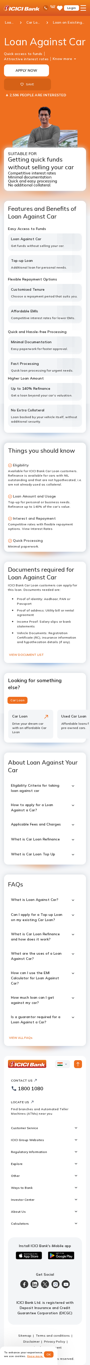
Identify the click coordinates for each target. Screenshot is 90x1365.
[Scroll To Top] (78, 1064)
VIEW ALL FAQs (20, 1037)
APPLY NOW (27, 70)
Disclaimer (31, 1341)
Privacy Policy (54, 1341)
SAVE (30, 84)
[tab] (18, 700)
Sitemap (25, 1335)
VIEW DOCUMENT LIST (26, 654)
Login (71, 8)
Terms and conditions (53, 1335)
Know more (62, 58)
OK (48, 1354)
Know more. (35, 1356)
